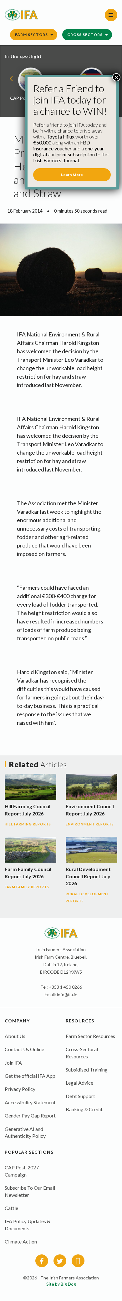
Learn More (72, 174)
